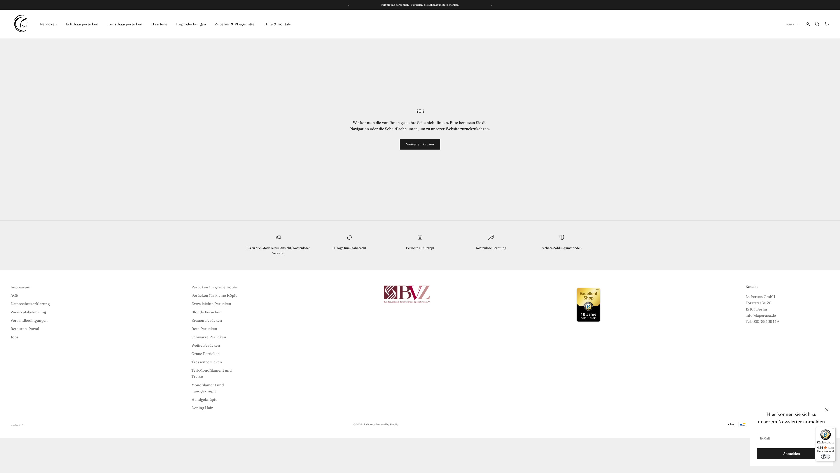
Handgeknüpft (204, 399)
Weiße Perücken (205, 345)
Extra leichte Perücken (211, 303)
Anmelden (791, 453)
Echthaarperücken (82, 24)
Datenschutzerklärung (30, 303)
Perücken (48, 24)
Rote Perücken (204, 328)
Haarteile (159, 24)
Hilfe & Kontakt (278, 24)
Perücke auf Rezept (420, 248)
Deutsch (789, 24)
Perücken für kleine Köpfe (214, 295)
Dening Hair (202, 407)
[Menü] (833, 429)
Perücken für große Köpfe (214, 287)
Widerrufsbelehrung (28, 312)
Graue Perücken (205, 353)
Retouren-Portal (24, 328)
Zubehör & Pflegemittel (235, 24)
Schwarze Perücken (208, 337)
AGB (14, 295)
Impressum (20, 287)
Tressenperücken (206, 362)
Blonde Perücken (206, 312)
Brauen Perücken (206, 320)
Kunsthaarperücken (124, 24)
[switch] (825, 456)
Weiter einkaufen (420, 144)
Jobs (14, 337)
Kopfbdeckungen (191, 24)
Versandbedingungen (29, 320)
